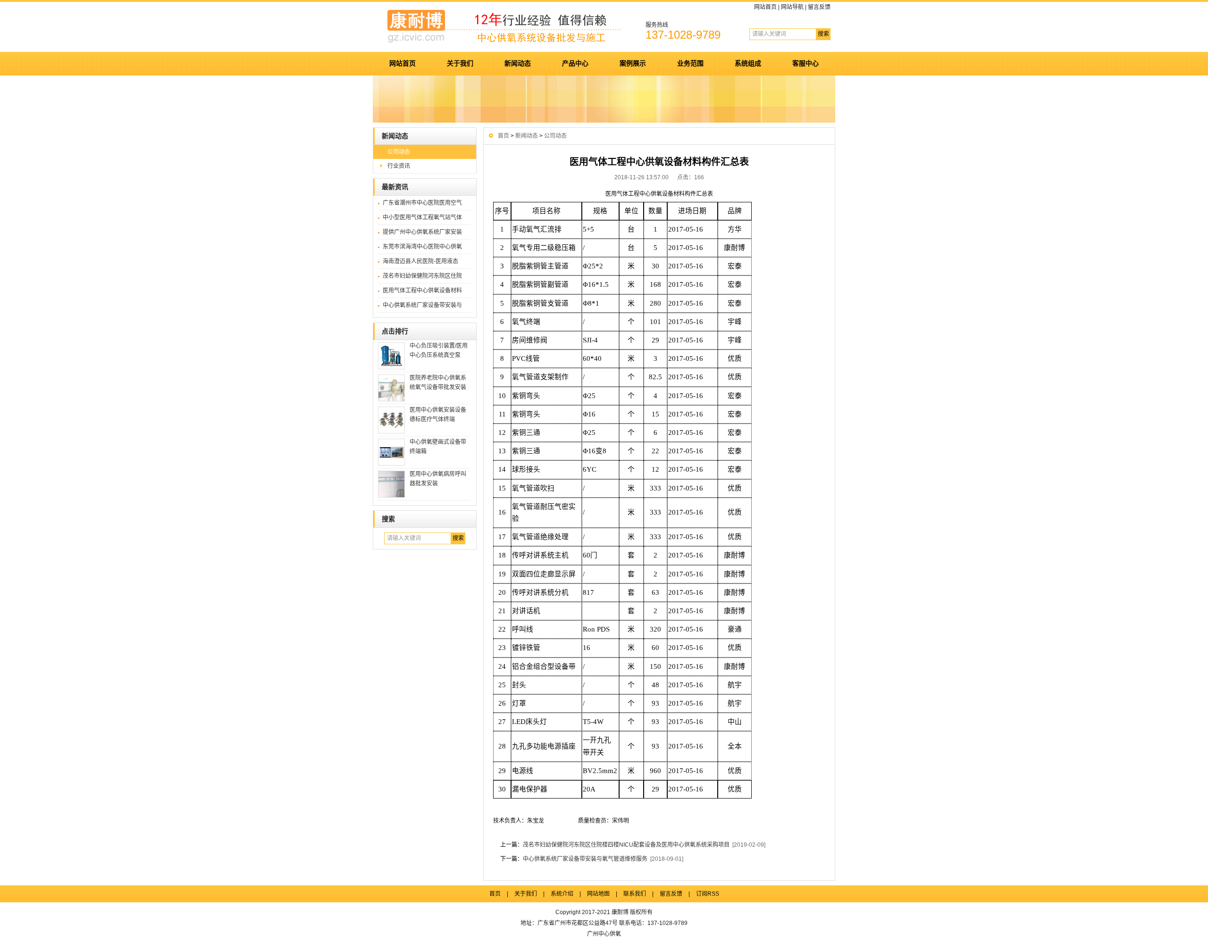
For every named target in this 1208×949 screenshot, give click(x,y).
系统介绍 (562, 894)
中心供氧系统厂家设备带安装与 (422, 305)
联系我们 (634, 894)
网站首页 (765, 7)
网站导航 (792, 7)
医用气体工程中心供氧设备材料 (422, 290)
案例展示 (633, 63)
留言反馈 (819, 7)
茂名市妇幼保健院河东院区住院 (422, 276)
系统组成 (748, 63)
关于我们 (460, 63)
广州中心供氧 (604, 934)
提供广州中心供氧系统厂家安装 (422, 232)
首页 (503, 136)
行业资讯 (398, 166)
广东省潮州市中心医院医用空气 (422, 203)
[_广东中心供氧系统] (509, 43)
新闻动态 (517, 63)
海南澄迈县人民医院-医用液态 (420, 261)
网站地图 (598, 894)
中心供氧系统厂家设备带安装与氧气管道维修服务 (585, 859)
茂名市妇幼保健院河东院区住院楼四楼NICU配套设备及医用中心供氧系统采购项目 (626, 844)
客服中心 (805, 63)
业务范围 (690, 63)
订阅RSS (707, 894)
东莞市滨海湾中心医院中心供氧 (422, 246)
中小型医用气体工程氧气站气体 (422, 217)
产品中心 (575, 63)
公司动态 (398, 152)
